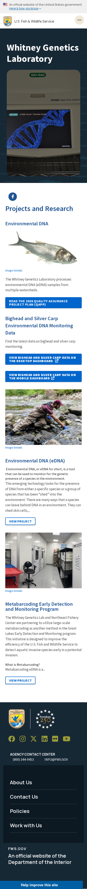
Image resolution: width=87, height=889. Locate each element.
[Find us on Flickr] (56, 739)
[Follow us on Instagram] (24, 739)
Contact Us (24, 796)
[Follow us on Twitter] (35, 739)
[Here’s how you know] (43, 6)
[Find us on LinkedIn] (46, 739)
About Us (21, 782)
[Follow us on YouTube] (68, 739)
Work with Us (26, 825)
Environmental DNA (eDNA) (35, 460)
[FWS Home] (7, 21)
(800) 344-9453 (23, 759)
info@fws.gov (56, 759)
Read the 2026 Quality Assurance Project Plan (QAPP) (38, 302)
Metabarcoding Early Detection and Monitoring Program (39, 607)
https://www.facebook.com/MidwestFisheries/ (46, 196)
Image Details (13, 270)
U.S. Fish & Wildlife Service (34, 21)
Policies (20, 810)
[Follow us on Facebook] (13, 739)
